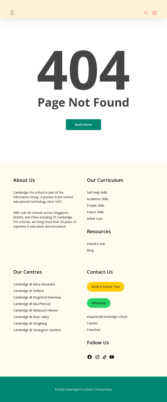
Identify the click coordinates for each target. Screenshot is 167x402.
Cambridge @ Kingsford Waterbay (37, 297)
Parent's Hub (96, 244)
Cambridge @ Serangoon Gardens (37, 330)
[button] (154, 12)
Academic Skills (97, 199)
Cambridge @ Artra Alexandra (34, 284)
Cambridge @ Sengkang (30, 323)
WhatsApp (99, 303)
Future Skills (95, 212)
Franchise (93, 330)
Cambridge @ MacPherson (32, 304)
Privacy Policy (103, 389)
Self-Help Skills (97, 192)
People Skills (95, 205)
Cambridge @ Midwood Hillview (35, 310)
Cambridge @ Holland (28, 291)
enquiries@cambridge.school (107, 317)
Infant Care (95, 218)
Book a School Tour (106, 287)
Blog (90, 250)
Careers (92, 323)
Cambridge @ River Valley (31, 317)
